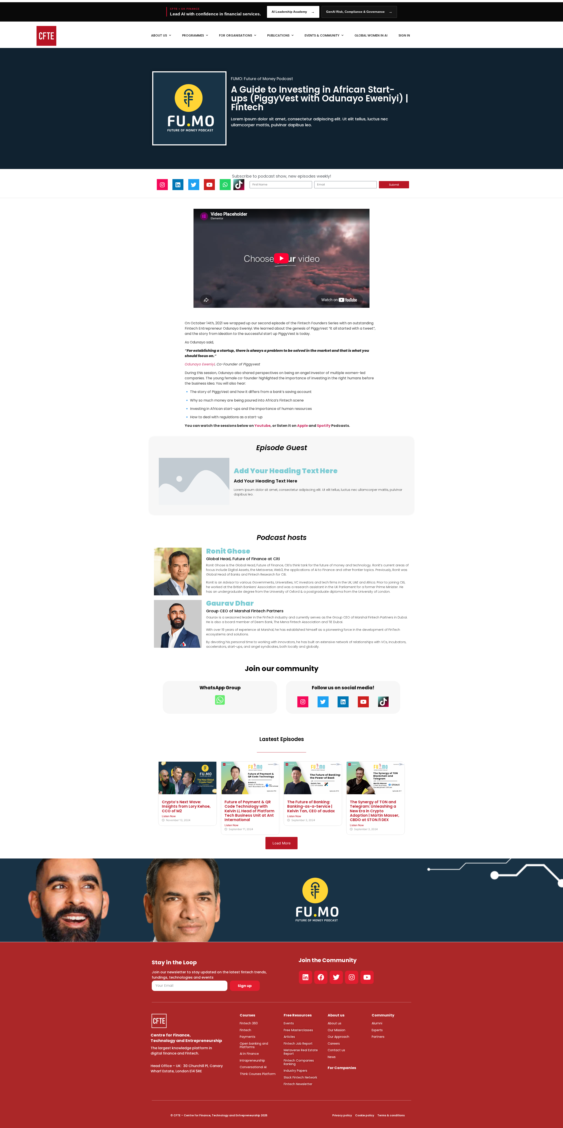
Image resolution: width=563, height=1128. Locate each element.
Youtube (262, 425)
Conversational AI (253, 1067)
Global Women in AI (371, 35)
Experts (377, 1030)
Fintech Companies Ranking (299, 1062)
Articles (289, 1036)
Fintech (245, 1030)
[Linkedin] (177, 184)
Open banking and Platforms (254, 1045)
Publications (278, 35)
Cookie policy (364, 1115)
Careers (334, 1043)
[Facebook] (320, 977)
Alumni (377, 1023)
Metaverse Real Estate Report (301, 1052)
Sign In (404, 35)
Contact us (336, 1050)
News (332, 1057)
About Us (159, 35)
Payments (247, 1036)
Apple (302, 425)
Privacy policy (342, 1115)
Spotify (324, 425)
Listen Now (169, 816)
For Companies (342, 1067)
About (332, 1023)
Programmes (193, 35)
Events (289, 1023)
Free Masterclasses (298, 1030)
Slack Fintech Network (300, 1077)
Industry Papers (295, 1070)
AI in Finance (249, 1053)
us (339, 1023)
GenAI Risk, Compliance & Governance (359, 12)
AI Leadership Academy (293, 12)
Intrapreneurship (252, 1060)
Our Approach (338, 1036)
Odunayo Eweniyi (200, 364)
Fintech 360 (249, 1023)
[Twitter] (193, 184)
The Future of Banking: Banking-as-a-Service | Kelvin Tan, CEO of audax (311, 806)
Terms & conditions (391, 1115)
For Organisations (235, 35)
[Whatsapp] (225, 184)
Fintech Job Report (298, 1043)
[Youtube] (209, 184)
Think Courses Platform (258, 1074)
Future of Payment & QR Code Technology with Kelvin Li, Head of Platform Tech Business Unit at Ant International (249, 811)
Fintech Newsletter (298, 1084)
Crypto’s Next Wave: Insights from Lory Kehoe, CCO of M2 (186, 806)
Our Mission (336, 1030)
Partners (378, 1036)
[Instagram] (162, 184)
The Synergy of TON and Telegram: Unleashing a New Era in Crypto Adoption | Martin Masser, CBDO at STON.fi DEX (374, 811)
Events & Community (322, 35)
